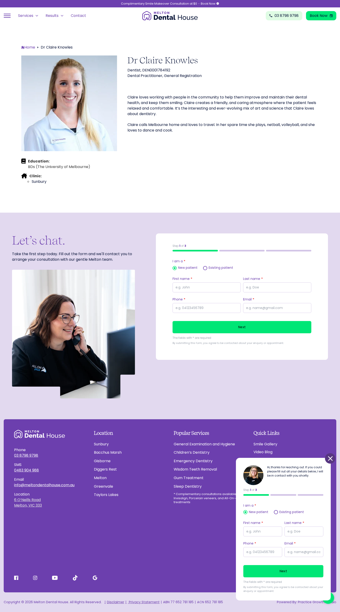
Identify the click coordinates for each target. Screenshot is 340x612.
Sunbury (101, 444)
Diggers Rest (105, 469)
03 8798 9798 (26, 455)
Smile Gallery (265, 444)
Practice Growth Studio (317, 602)
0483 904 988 (26, 470)
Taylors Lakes (106, 494)
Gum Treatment (189, 477)
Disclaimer (115, 602)
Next (242, 327)
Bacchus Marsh (108, 452)
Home (29, 47)
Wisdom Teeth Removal (195, 469)
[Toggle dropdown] (37, 16)
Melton (100, 477)
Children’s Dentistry (192, 452)
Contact (78, 15)
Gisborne (102, 461)
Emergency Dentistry (193, 461)
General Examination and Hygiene (204, 444)
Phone (249, 543)
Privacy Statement (143, 602)
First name (182, 278)
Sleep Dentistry (188, 486)
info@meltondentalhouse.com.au (44, 485)
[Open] (7, 15)
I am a (179, 261)
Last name (253, 278)
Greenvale (103, 486)
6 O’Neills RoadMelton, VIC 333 (28, 502)
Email (290, 543)
